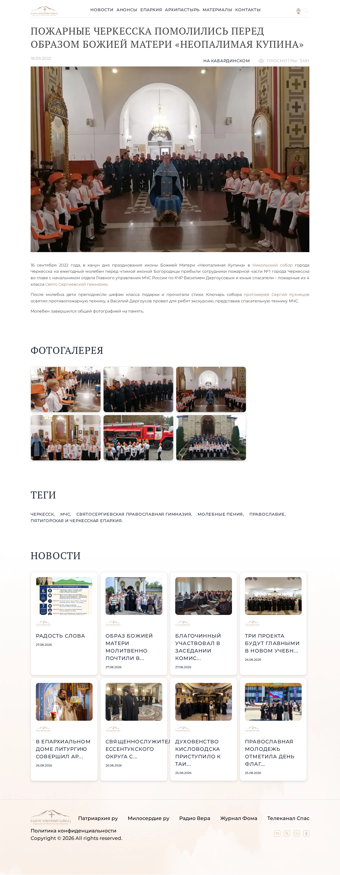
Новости (101, 9)
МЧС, (66, 514)
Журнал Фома (238, 818)
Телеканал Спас (288, 818)
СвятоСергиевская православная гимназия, (135, 514)
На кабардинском (226, 60)
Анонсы (126, 9)
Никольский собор (272, 265)
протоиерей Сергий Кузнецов (276, 294)
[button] (66, 389)
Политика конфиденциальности (73, 831)
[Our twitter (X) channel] (287, 835)
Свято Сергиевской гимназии (76, 284)
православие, (267, 514)
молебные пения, (221, 514)
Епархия (151, 9)
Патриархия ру (98, 818)
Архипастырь (182, 9)
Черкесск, (43, 514)
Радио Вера (194, 818)
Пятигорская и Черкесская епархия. (77, 520)
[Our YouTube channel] (297, 835)
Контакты (248, 9)
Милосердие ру (148, 818)
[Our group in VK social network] (278, 835)
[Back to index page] (44, 14)
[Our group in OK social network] (306, 835)
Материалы (217, 9)
